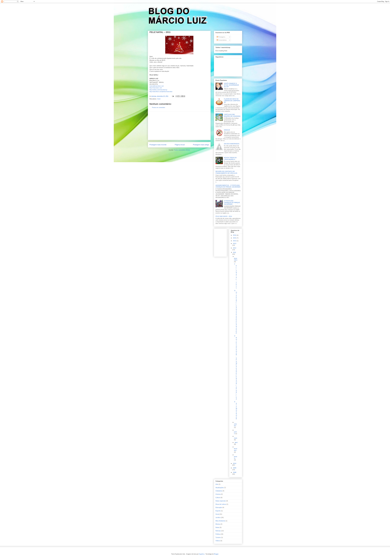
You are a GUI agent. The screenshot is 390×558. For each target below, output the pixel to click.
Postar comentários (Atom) (182, 150)
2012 (234, 248)
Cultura (218, 497)
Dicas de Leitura (221, 504)
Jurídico (218, 517)
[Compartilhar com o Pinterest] (184, 96)
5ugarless (202, 554)
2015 (235, 238)
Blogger (216, 554)
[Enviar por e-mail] (177, 96)
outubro (235, 424)
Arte (217, 484)
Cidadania (219, 491)
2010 (234, 463)
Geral (158, 99)
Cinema (218, 494)
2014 (235, 241)
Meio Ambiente (220, 521)
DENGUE (227, 130)
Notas (217, 527)
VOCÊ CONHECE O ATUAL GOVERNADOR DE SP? (231, 85)
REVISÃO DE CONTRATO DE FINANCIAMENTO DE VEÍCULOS (226, 172)
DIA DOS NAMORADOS (231, 144)
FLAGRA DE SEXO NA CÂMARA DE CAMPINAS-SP (232, 100)
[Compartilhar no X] (180, 96)
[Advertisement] (179, 125)
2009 (234, 468)
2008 (234, 472)
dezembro (235, 259)
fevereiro (235, 449)
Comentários (222, 40)
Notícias (218, 531)
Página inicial (180, 145)
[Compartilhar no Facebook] (182, 96)
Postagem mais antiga (201, 145)
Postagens (221, 37)
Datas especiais (221, 501)
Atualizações (220, 487)
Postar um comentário (158, 107)
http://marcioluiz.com (156, 88)
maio (235, 438)
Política (218, 534)
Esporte (218, 511)
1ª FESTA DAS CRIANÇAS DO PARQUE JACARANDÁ (232, 202)
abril (236, 442)
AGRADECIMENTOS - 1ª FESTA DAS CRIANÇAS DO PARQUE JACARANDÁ (228, 186)
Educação (219, 507)
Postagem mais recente (158, 145)
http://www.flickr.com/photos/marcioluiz (161, 91)
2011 (234, 252)
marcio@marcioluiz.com (157, 86)
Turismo (218, 537)
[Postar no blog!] (178, 96)
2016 (235, 235)
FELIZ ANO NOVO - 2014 (224, 216)
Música (218, 524)
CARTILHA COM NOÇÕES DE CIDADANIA (232, 115)
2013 (234, 243)
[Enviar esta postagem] (172, 96)
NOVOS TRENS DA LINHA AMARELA (230, 158)
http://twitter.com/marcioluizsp (158, 90)
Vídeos (218, 540)
